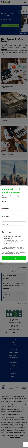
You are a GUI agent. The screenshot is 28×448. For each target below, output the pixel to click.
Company (5, 224)
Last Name (6, 216)
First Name (6, 208)
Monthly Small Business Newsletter (12, 237)
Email (4, 201)
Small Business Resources (13, 240)
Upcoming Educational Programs (12, 242)
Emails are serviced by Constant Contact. (12, 253)
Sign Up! (14, 258)
